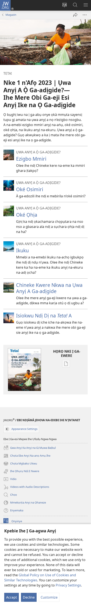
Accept (11, 597)
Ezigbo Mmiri (31, 158)
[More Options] (84, 15)
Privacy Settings (68, 585)
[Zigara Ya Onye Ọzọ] (75, 15)
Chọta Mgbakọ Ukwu (20, 464)
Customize (49, 597)
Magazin (11, 15)
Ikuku (22, 250)
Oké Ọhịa (26, 214)
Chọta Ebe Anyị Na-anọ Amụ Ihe (26, 456)
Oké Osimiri (29, 189)
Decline (29, 597)
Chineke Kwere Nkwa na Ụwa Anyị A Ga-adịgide (49, 288)
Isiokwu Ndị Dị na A (44, 315)
